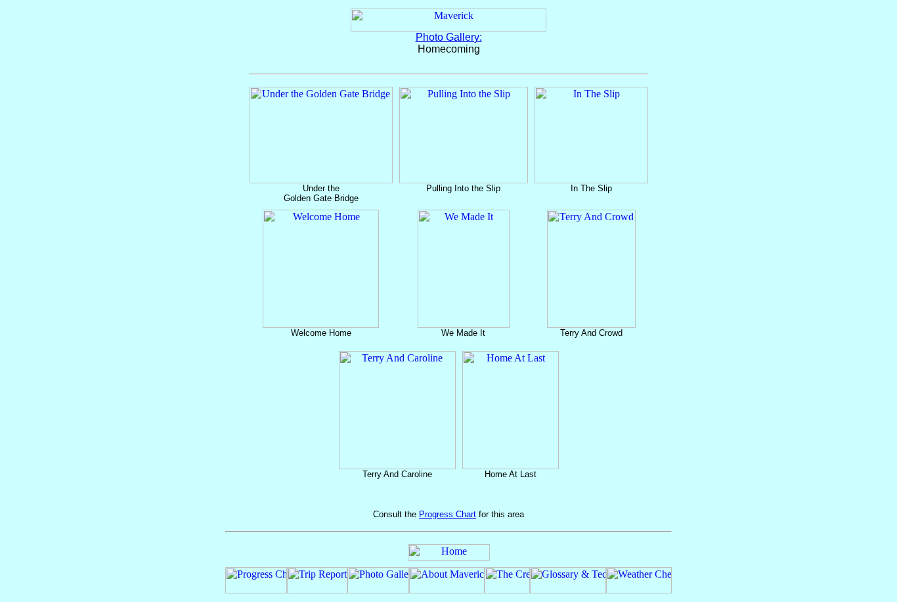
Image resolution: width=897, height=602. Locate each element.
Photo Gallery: (449, 37)
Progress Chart (447, 514)
